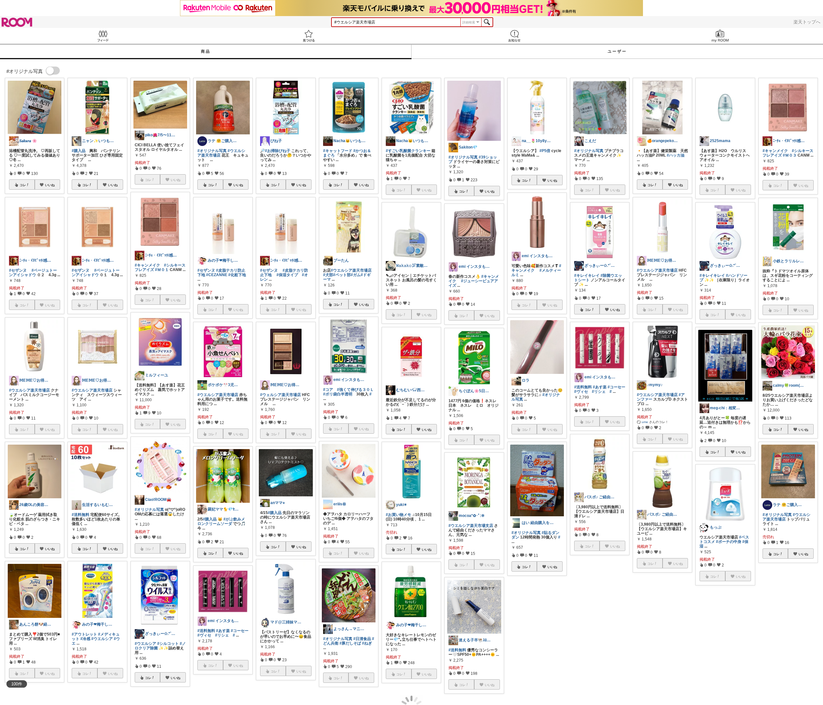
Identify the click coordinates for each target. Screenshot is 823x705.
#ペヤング (588, 623)
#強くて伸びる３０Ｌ (355, 389)
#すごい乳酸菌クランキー (408, 151)
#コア (328, 389)
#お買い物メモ (398, 514)
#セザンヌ (18, 270)
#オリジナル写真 (149, 509)
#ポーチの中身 (728, 541)
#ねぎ (367, 643)
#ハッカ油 (675, 155)
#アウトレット (84, 634)
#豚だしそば (350, 643)
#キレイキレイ (587, 275)
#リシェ (222, 635)
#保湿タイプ (287, 275)
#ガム (356, 275)
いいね (50, 184)
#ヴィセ (204, 635)
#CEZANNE (216, 275)
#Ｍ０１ (162, 269)
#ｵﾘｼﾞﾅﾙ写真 (647, 636)
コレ (23, 184)
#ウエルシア (102, 639)
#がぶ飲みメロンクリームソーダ (221, 521)
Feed (103, 36)
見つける (309, 36)
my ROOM (720, 36)
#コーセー (240, 630)
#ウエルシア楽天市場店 (29, 390)
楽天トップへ (806, 21)
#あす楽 (223, 630)
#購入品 (79, 151)
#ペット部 (342, 275)
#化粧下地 (237, 275)
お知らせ (514, 36)
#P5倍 (544, 151)
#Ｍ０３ (790, 155)
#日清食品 (362, 639)
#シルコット (168, 643)
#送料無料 (80, 514)
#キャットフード (337, 151)
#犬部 (328, 275)
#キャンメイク (147, 265)
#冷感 (85, 639)
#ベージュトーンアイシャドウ (33, 272)
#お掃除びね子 (277, 151)
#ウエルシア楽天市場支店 (470, 525)
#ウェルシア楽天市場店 (280, 395)
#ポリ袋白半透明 (337, 394)
